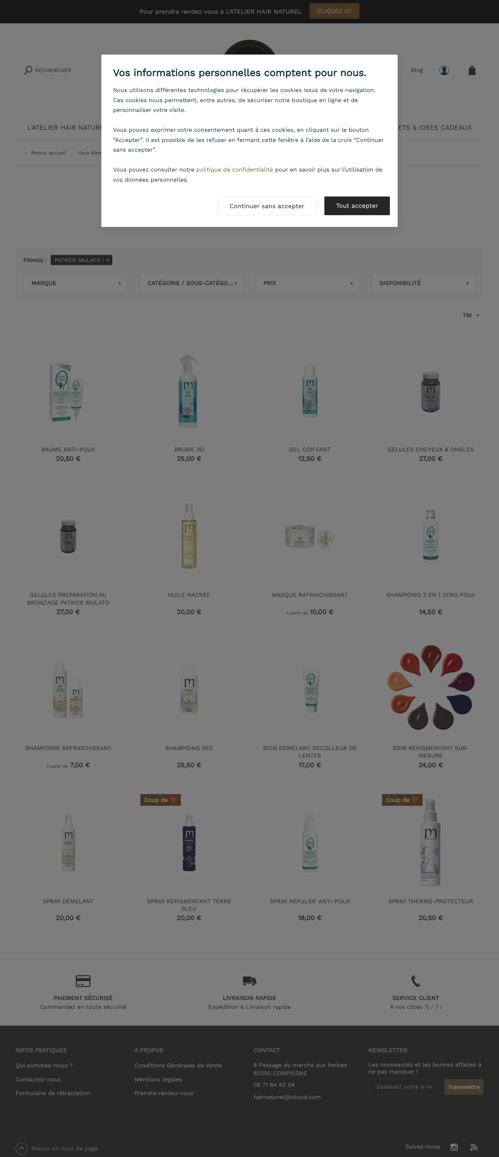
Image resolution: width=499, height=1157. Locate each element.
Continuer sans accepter (267, 206)
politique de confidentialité (234, 169)
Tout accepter (357, 205)
